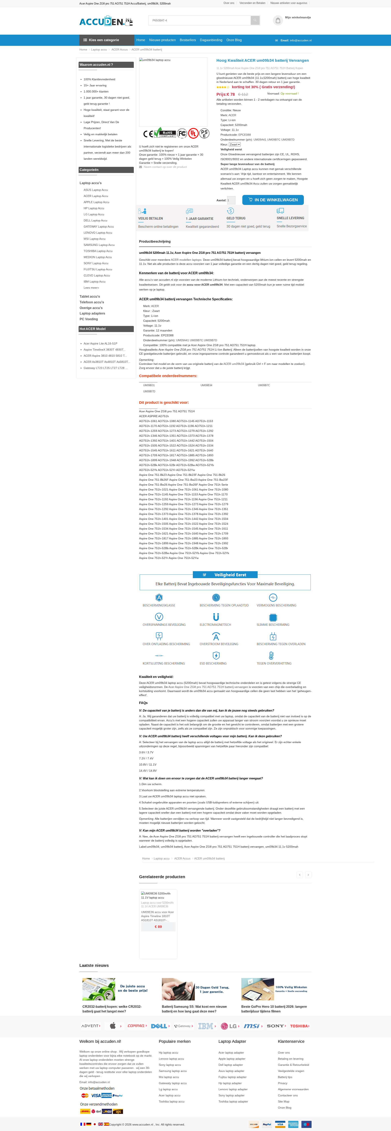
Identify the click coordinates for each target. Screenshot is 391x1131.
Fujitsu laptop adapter (233, 1077)
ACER (232, 115)
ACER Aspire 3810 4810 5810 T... (105, 355)
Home (140, 40)
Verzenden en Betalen (252, 2)
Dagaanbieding (211, 40)
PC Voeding (89, 319)
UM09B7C (273, 139)
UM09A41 (260, 139)
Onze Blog (234, 40)
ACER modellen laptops (186, 259)
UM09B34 (206, 385)
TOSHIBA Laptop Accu (98, 251)
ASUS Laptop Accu (96, 189)
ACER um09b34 (233, 363)
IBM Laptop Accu (94, 281)
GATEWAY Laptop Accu (99, 226)
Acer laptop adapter (231, 1052)
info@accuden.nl (301, 40)
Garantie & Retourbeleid (293, 1064)
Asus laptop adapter (231, 1071)
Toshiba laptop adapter (233, 1101)
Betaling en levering (290, 1058)
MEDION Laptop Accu (98, 257)
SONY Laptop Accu (96, 263)
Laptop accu (99, 49)
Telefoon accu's (92, 302)
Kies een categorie (104, 40)
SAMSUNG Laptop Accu (99, 244)
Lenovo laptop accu (171, 1058)
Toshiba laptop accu (172, 1101)
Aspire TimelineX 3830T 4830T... (105, 349)
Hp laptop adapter (230, 1083)
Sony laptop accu (170, 1064)
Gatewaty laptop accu (173, 1083)
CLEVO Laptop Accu (97, 275)
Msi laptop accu (169, 1077)
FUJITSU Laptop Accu (98, 269)
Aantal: (221, 200)
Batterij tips (285, 1077)
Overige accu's (91, 308)
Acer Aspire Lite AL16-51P (100, 343)
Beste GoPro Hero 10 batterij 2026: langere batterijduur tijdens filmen (274, 1009)
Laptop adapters (92, 313)
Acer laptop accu (169, 1095)
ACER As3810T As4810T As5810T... (107, 361)
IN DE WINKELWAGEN (276, 200)
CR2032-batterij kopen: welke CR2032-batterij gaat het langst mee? (112, 1009)
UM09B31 (149, 385)
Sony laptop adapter (232, 1095)
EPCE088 (244, 134)
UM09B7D (287, 139)
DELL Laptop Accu (95, 220)
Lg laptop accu (168, 1089)
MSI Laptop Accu (94, 238)
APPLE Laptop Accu (96, 202)
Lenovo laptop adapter (233, 1089)
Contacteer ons (288, 1095)
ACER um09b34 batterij (147, 49)
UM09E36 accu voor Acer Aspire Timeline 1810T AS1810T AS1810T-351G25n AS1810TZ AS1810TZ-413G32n (157, 916)
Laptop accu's (91, 183)
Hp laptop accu (168, 1052)
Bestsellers (188, 40)
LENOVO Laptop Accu (98, 232)
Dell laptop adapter (231, 1064)
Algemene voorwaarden (293, 1089)
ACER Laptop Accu (96, 196)
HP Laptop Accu (94, 208)
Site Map (283, 1101)
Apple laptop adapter (232, 1058)
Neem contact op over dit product (165, 166)
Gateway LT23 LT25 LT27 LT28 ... (106, 368)
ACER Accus (119, 49)
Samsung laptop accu (173, 1071)
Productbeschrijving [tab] (155, 241)
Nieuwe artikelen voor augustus (288, 2)
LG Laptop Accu (94, 214)
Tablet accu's (90, 296)
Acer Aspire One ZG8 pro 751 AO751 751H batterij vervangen (208, 687)
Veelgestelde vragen (291, 1071)
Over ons (229, 2)
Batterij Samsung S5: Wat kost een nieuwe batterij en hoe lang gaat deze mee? (194, 1009)
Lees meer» (91, 287)
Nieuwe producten (162, 40)
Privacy (282, 1083)
